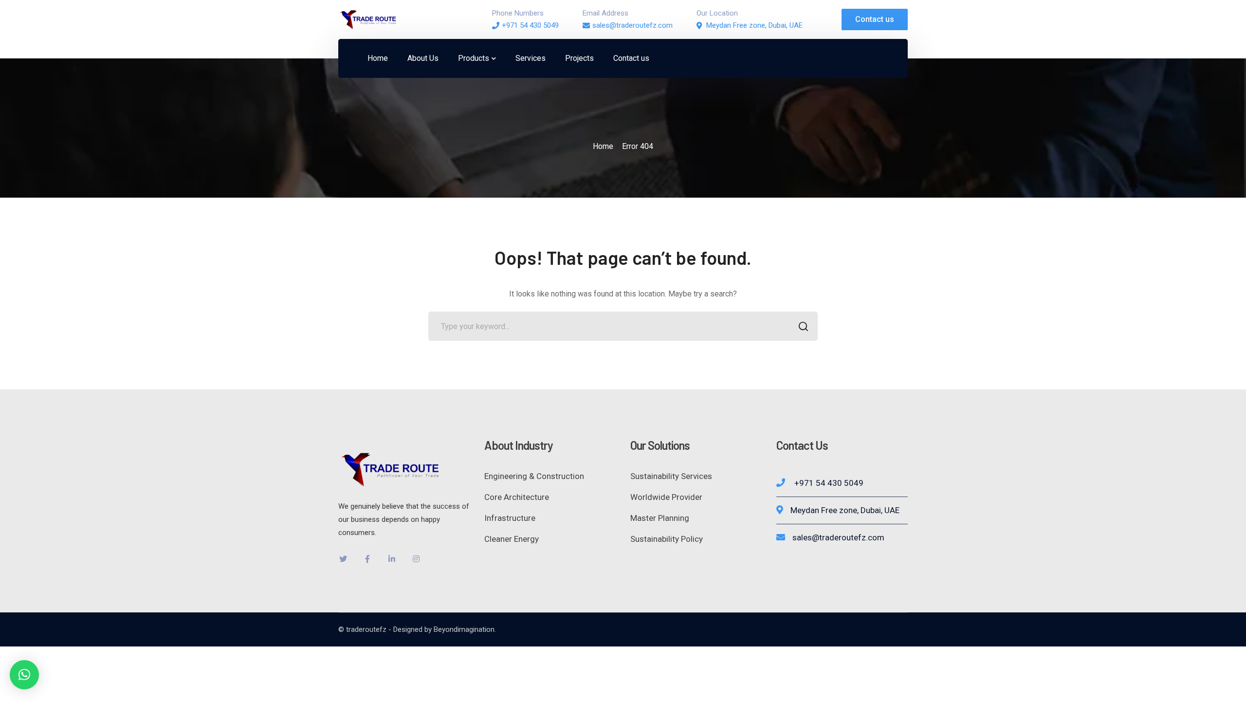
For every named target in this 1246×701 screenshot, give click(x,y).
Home (603, 146)
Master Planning (659, 518)
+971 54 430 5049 (530, 25)
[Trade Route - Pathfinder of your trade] (367, 18)
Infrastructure (509, 518)
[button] (24, 674)
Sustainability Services (671, 476)
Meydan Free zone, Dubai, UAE (754, 25)
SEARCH (803, 326)
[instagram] (416, 559)
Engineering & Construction (534, 476)
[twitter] (343, 559)
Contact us (874, 19)
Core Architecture (516, 497)
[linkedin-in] (392, 559)
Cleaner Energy (511, 539)
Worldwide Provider (666, 497)
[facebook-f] (367, 559)
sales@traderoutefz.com (632, 25)
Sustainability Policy (666, 539)
